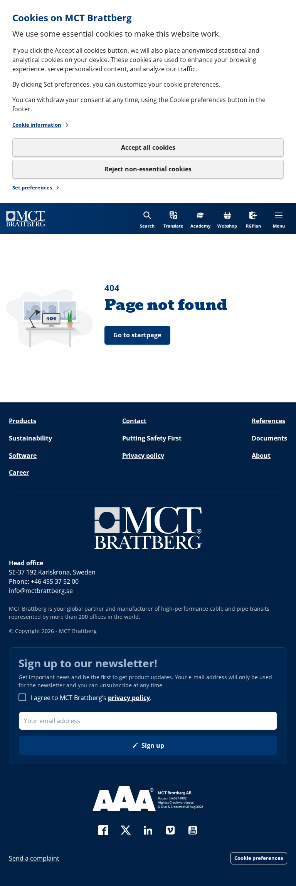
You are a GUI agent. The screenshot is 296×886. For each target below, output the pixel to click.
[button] (173, 218)
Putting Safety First (152, 438)
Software (23, 455)
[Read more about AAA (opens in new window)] (148, 798)
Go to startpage (137, 335)
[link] (25, 219)
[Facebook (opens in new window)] (103, 829)
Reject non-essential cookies (148, 169)
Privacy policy (143, 455)
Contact (134, 421)
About (261, 455)
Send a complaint (34, 858)
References (268, 421)
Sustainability (30, 438)
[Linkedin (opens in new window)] (148, 829)
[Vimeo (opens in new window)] (170, 829)
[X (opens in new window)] (126, 829)
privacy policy (129, 697)
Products (22, 421)
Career (19, 472)
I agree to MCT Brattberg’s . (91, 697)
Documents (269, 438)
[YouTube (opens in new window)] (193, 829)
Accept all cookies (148, 147)
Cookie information (36, 125)
